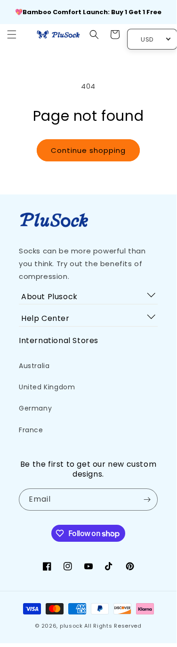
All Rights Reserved (112, 626)
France (31, 430)
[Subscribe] (147, 499)
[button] (11, 34)
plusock (71, 626)
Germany (35, 408)
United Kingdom (47, 387)
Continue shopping (88, 150)
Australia (34, 365)
